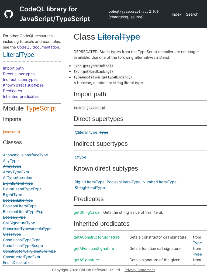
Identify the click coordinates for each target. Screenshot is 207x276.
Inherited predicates (21, 96)
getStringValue (86, 212)
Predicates (12, 90)
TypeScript (41, 108)
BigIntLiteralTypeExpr (22, 189)
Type (103, 132)
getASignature (86, 259)
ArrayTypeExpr (16, 172)
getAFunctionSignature (94, 248)
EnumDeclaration (18, 262)
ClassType (12, 234)
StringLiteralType (90, 187)
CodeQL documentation (38, 47)
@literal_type (86, 132)
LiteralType (18, 54)
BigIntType (12, 194)
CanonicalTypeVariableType (27, 228)
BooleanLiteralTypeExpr (24, 211)
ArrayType (12, 166)
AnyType (11, 160)
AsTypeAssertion (17, 177)
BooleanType (14, 217)
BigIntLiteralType (18, 183)
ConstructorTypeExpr (21, 256)
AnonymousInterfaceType (25, 155)
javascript (11, 131)
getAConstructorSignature (97, 237)
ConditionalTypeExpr (21, 239)
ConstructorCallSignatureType (29, 251)
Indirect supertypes (20, 79)
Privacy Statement (140, 270)
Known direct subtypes (23, 85)
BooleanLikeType (18, 200)
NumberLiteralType (160, 182)
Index (177, 14)
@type (80, 157)
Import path (13, 68)
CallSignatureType (19, 222)
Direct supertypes (18, 73)
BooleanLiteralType (20, 205)
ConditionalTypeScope (23, 245)
